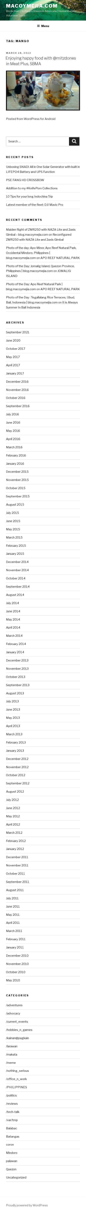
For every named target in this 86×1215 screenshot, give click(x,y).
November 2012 (17, 767)
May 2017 (13, 357)
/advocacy (13, 1013)
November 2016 (17, 390)
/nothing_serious (17, 1071)
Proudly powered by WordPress (27, 1205)
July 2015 (12, 513)
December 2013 (17, 660)
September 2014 (18, 586)
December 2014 (17, 562)
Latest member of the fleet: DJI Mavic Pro (34, 205)
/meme (11, 1063)
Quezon (11, 1169)
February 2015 (16, 546)
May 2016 (13, 431)
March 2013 (14, 734)
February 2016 (16, 455)
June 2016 (13, 422)
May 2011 (13, 915)
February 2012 (16, 841)
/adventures (14, 1005)
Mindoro (11, 1153)
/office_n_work (16, 1079)
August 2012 (15, 791)
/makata (11, 1054)
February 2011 (16, 939)
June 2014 (13, 611)
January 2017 (15, 373)
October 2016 (15, 398)
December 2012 (17, 759)
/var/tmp (12, 1120)
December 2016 (17, 381)
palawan (11, 1161)
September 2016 (18, 406)
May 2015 (13, 529)
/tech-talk (12, 1112)
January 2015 (15, 554)
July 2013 (12, 701)
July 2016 (12, 414)
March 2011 (14, 931)
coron (10, 1144)
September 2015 (18, 496)
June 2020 (13, 340)
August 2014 (15, 595)
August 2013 (15, 693)
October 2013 (15, 677)
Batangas (12, 1136)
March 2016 (14, 447)
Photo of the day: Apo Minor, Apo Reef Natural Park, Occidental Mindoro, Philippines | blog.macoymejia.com (41, 253)
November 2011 (17, 865)
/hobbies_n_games (19, 1030)
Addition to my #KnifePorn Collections (32, 188)
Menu (45, 26)
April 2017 (13, 365)
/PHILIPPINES (16, 1087)
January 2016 (15, 464)
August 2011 (15, 890)
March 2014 (14, 636)
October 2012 (15, 775)
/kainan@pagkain (17, 1038)
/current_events (17, 1021)
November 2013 (17, 668)
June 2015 (13, 521)
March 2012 (14, 833)
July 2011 (12, 898)
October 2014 (15, 578)
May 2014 (13, 619)
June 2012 (13, 808)
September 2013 (17, 685)
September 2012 (17, 783)
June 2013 (13, 709)
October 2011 (15, 873)
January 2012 (15, 849)
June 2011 (13, 906)
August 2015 (15, 504)
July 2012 (12, 800)
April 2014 (13, 627)
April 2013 (13, 726)
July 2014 (12, 603)
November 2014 (17, 570)
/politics (11, 1095)
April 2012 (13, 824)
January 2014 (15, 652)
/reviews (12, 1103)
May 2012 (13, 816)
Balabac (11, 1128)
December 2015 (17, 472)
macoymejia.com (32, 6)
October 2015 (15, 488)
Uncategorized (16, 1177)
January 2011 (15, 947)
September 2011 (17, 882)
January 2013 (15, 751)
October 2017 (15, 349)
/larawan (11, 1046)
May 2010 (13, 980)
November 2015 (17, 480)
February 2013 (16, 742)
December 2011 (17, 857)
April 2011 (13, 923)
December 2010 (17, 955)
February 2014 (16, 644)
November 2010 (17, 964)
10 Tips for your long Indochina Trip (29, 196)
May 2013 (13, 718)
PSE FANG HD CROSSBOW (25, 180)
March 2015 (14, 537)
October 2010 (15, 972)
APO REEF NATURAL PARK (60, 258)
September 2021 (17, 332)
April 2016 (13, 439)
